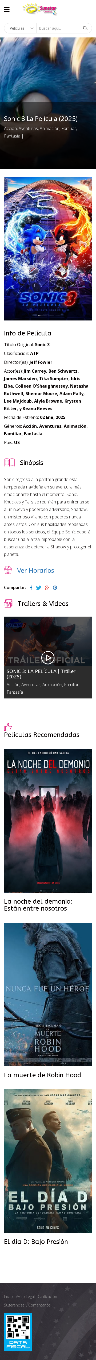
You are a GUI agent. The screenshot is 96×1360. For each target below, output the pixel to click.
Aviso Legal (25, 1296)
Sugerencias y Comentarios (27, 1305)
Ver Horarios (35, 570)
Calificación (47, 1296)
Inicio (8, 1296)
